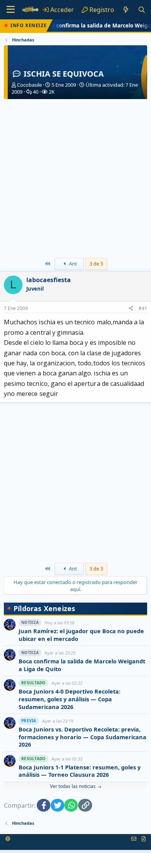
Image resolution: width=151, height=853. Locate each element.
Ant (72, 263)
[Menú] (11, 9)
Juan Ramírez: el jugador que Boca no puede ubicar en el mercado (81, 634)
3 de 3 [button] (96, 263)
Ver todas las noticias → (75, 786)
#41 (143, 308)
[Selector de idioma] (8, 838)
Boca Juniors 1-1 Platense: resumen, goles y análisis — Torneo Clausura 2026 (80, 771)
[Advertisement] (75, 178)
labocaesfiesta (48, 280)
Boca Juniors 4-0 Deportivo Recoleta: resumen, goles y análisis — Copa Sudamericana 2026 (69, 699)
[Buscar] (141, 9)
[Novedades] (126, 9)
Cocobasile (29, 84)
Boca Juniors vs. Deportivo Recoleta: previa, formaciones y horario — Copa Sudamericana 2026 (82, 737)
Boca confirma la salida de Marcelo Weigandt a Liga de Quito (82, 665)
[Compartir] (131, 308)
